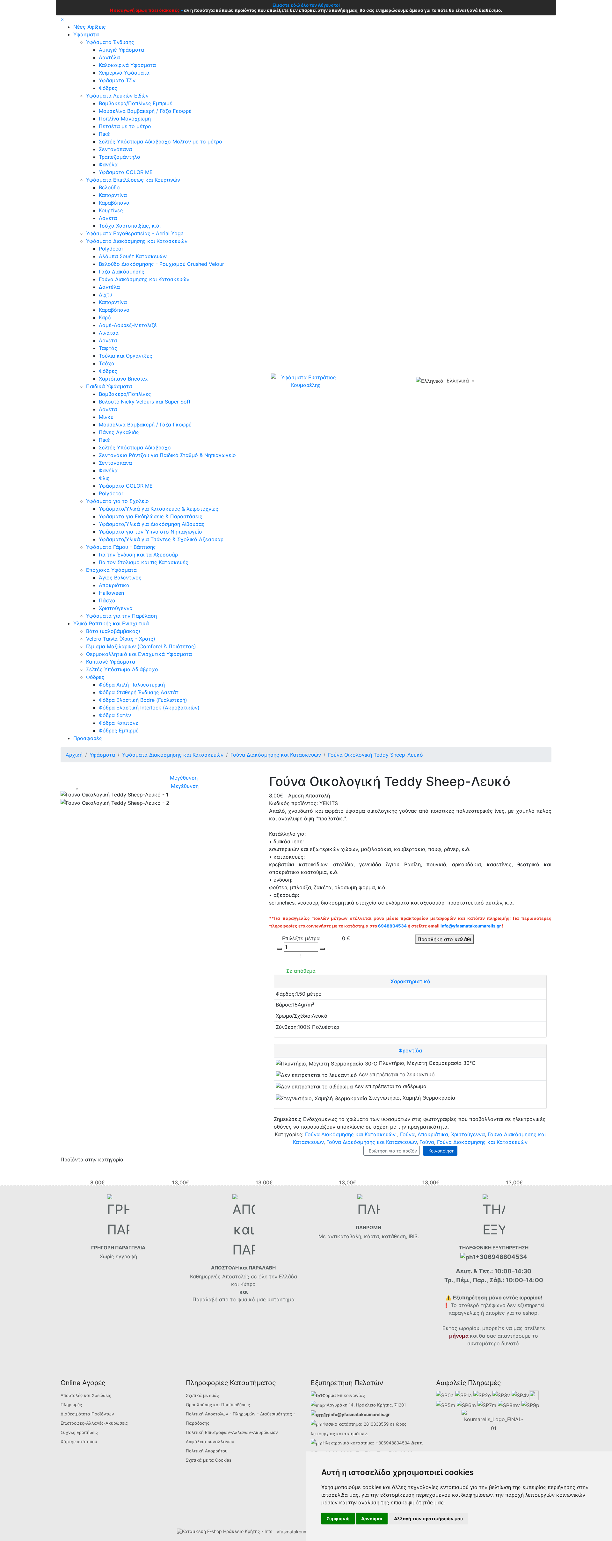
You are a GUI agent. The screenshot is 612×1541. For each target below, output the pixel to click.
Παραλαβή (206, 1299)
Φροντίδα (410, 1050)
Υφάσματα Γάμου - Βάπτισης (121, 547)
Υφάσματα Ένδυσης (110, 42)
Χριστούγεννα (116, 608)
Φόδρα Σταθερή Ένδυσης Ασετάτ (138, 692)
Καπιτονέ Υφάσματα (110, 661)
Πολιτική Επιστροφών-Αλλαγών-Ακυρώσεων (232, 1432)
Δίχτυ (105, 294)
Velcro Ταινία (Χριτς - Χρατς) (120, 639)
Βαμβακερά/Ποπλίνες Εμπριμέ (135, 103)
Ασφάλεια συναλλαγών (210, 1441)
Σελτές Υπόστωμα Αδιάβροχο (135, 447)
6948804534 (392, 925)
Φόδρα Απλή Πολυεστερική (132, 684)
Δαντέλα (109, 57)
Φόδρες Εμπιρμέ (119, 730)
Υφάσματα (86, 34)
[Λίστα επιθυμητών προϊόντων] (505, 381)
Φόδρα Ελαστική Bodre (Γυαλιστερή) (143, 700)
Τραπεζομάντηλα (119, 157)
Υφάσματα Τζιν (117, 80)
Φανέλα (108, 164)
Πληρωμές (71, 1404)
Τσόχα (106, 363)
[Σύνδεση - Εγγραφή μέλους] (495, 381)
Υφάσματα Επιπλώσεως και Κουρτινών (133, 180)
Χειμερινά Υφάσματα (124, 72)
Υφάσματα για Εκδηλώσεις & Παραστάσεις (150, 516)
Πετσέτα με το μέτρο (125, 126)
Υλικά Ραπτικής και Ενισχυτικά (111, 623)
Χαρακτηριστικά (410, 981)
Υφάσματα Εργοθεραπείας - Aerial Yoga (135, 233)
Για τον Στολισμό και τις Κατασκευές (143, 562)
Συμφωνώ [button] (338, 1518)
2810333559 (376, 1424)
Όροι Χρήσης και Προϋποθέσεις (218, 1404)
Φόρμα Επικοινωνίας (343, 1395)
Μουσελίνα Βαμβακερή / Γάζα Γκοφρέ (145, 111)
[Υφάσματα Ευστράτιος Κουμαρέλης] (306, 380)
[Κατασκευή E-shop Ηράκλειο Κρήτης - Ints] (226, 1531)
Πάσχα (107, 600)
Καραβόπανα (114, 203)
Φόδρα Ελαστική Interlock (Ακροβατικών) (149, 707)
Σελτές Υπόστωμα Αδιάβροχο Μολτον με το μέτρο (160, 141)
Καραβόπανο (114, 310)
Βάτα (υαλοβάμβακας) (113, 631)
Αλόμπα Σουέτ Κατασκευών (133, 256)
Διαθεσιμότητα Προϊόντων (87, 1413)
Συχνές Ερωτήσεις (79, 1432)
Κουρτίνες (111, 210)
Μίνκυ (106, 417)
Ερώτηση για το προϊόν (391, 1150)
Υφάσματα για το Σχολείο (117, 501)
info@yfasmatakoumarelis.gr (471, 925)
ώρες (401, 1424)
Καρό (105, 317)
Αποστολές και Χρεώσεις (86, 1395)
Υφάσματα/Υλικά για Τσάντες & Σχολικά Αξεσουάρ (161, 539)
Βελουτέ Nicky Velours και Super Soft (145, 401)
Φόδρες (108, 88)
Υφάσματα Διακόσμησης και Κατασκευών (136, 241)
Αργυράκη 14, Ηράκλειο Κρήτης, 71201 (366, 1404)
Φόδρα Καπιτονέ (118, 723)
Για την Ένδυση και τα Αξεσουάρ (138, 554)
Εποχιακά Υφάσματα (111, 570)
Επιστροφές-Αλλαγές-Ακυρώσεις (94, 1423)
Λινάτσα (109, 333)
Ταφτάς (108, 348)
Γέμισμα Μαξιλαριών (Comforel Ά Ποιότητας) (141, 646)
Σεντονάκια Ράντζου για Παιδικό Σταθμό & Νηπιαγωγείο (167, 455)
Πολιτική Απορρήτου (207, 1450)
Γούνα (407, 1134)
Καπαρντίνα (113, 195)
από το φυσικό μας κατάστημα (257, 1299)
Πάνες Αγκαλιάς (119, 432)
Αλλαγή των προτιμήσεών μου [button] (428, 1518)
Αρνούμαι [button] (371, 1518)
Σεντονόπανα (115, 149)
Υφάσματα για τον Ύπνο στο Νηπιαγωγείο (150, 531)
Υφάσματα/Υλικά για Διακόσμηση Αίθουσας (152, 524)
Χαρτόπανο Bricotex (123, 378)
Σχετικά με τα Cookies (208, 1460)
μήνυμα (459, 1336)
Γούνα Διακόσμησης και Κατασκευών (144, 279)
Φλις (104, 478)
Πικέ (104, 134)
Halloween (111, 593)
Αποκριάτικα (114, 585)
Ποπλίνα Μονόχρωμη (125, 118)
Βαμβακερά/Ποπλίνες (125, 394)
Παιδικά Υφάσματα (109, 386)
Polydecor (111, 248)
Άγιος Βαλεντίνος (120, 577)
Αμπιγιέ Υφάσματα (121, 50)
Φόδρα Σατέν (115, 715)
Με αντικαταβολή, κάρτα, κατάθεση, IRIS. (368, 1236)
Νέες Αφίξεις (89, 27)
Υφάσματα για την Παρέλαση (121, 616)
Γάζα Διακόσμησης (121, 271)
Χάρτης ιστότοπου (79, 1441)
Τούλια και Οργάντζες (125, 356)
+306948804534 (392, 1442)
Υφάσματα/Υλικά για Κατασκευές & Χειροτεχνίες (158, 508)
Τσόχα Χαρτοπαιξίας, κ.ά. (130, 225)
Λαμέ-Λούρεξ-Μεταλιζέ (128, 325)
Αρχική (74, 755)
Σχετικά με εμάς (202, 1395)
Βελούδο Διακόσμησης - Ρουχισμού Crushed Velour (161, 264)
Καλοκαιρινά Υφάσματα (127, 65)
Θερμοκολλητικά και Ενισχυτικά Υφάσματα (139, 654)
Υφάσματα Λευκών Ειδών (117, 95)
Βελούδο (109, 187)
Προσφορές (87, 738)
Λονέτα (108, 218)
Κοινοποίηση (440, 1150)
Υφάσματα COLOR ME (126, 172)
